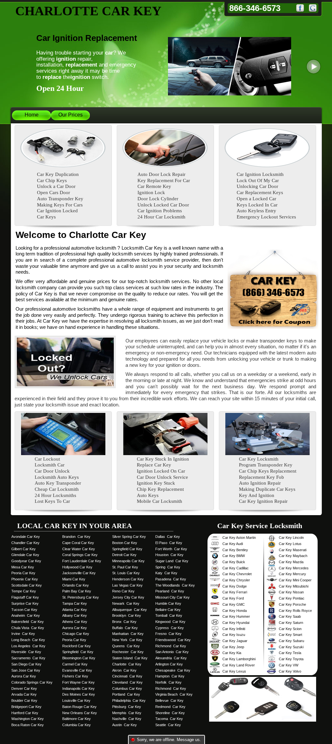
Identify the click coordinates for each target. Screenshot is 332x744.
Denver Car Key (24, 688)
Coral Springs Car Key (80, 555)
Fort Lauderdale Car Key (81, 561)
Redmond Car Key (170, 707)
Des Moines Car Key (78, 694)
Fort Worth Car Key (171, 549)
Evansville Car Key (77, 670)
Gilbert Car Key (23, 549)
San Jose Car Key (25, 670)
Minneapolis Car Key (128, 561)
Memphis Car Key (126, 713)
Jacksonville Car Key (79, 573)
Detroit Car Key (124, 555)
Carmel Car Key (75, 664)
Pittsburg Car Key (126, 707)
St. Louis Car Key (126, 573)
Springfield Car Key (77, 652)
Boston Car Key (124, 543)
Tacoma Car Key (169, 719)
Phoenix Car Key (24, 579)
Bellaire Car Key (168, 610)
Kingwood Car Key (170, 622)
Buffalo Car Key (125, 628)
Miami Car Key (73, 579)
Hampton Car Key (169, 676)
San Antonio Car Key (172, 652)
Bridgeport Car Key (26, 707)
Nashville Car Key (126, 719)
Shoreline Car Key (170, 713)
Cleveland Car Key (127, 682)
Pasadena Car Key (170, 579)
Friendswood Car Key (173, 640)
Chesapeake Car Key (172, 670)
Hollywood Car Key (77, 567)
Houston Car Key (169, 555)
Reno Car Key (123, 591)
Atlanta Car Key (74, 610)
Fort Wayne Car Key (78, 682)
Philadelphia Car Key (129, 700)
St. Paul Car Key (125, 567)
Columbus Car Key (127, 688)
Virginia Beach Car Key (174, 694)
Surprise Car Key (25, 603)
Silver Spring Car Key (129, 537)
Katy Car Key (166, 573)
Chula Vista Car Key (27, 628)
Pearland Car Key (169, 591)
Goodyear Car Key (26, 561)
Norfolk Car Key (168, 682)
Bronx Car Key (124, 622)
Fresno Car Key (168, 634)
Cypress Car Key (169, 628)
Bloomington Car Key (78, 658)
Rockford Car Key (76, 646)
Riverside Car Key (26, 652)
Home (32, 115)
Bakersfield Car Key (27, 622)
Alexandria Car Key (171, 658)
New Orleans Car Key (79, 713)
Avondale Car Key (25, 537)
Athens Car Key (74, 622)
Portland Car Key (126, 694)
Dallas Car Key (167, 537)
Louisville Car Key (76, 700)
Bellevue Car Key (169, 700)
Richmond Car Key (170, 646)
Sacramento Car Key (28, 658)
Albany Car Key (74, 615)
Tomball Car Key (168, 615)
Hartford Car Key (24, 713)
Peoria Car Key (23, 573)
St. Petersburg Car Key (80, 597)
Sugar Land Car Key (171, 561)
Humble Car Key (168, 603)
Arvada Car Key (24, 694)
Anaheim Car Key (25, 615)
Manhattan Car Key (128, 634)
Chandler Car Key (25, 543)
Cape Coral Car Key (78, 543)
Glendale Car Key (25, 555)
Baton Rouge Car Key (79, 707)
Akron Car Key (124, 670)
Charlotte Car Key (126, 664)
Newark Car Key (125, 603)
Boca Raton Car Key (27, 725)
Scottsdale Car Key (26, 585)
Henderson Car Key (128, 579)
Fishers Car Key (75, 676)
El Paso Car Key (168, 543)
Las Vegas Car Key (127, 585)
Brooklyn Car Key (126, 615)
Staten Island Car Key (130, 658)
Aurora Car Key (23, 676)
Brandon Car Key (76, 537)
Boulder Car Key (24, 700)
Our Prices (70, 115)
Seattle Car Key (168, 725)
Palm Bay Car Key (76, 591)
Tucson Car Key (24, 610)
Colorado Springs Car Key (32, 682)
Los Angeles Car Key (28, 646)
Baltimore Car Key (76, 719)
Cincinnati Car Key (127, 676)
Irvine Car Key (23, 634)
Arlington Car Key (169, 664)
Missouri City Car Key (172, 597)
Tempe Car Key (23, 591)
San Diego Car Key (26, 664)
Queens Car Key (126, 646)
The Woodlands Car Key (175, 585)
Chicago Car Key (75, 634)
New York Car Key (127, 640)
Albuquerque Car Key (129, 610)
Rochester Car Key (128, 652)
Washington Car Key (27, 719)
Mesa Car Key (22, 567)
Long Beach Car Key (28, 640)
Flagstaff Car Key (25, 597)
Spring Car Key (167, 567)
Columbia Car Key (76, 725)
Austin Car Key (124, 725)
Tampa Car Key (74, 603)
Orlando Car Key (75, 585)
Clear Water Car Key (78, 549)
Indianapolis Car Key (78, 688)
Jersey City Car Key (128, 597)
